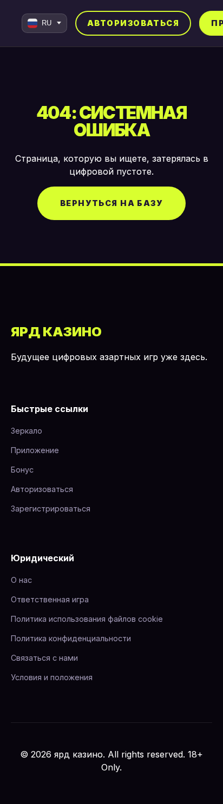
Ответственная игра (50, 599)
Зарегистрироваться (50, 508)
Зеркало (26, 430)
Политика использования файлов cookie (87, 618)
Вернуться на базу (111, 203)
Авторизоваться (133, 23)
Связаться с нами (44, 657)
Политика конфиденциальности (71, 638)
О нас (21, 579)
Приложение (35, 450)
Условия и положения (52, 677)
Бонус (22, 469)
